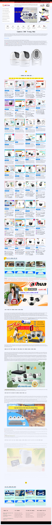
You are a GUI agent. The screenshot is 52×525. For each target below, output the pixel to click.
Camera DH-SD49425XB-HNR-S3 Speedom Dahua (40, 173)
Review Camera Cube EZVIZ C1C (20, 269)
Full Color (20, 78)
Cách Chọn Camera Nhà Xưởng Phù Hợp (40, 270)
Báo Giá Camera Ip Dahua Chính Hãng (34, 279)
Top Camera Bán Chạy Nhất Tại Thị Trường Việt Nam (40, 497)
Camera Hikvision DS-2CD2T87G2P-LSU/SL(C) (22, 278)
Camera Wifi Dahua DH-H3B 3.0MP (19, 208)
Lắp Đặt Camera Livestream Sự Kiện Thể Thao (30, 497)
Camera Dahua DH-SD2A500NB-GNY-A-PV (9, 226)
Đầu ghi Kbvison (4, 19)
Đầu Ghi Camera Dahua (5, 16)
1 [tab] (24, 21)
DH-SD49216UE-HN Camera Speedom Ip (18, 88)
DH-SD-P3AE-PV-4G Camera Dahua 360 (40, 106)
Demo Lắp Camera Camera (46, 2)
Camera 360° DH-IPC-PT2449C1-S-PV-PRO (30, 227)
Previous (17, 15)
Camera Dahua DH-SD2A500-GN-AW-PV (9, 173)
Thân (30, 78)
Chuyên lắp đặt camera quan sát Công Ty (44, 11)
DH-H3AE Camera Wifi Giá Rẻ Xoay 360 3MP (30, 174)
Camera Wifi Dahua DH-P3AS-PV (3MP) (19, 174)
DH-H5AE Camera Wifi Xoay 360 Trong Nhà (40, 142)
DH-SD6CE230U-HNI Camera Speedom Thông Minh (29, 126)
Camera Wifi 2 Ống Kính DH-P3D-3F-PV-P (9, 142)
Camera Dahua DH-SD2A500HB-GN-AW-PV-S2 (9, 207)
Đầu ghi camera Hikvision (6, 18)
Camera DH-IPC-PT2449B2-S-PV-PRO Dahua (20, 246)
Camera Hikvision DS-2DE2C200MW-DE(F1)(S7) (34, 278)
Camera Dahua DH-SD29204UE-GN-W (30, 89)
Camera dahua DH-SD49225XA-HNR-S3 (40, 245)
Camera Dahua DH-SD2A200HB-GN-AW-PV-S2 (40, 88)
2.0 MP (33, 78)
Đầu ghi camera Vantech (6, 21)
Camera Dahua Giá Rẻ (5, 10)
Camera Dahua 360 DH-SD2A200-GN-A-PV (19, 189)
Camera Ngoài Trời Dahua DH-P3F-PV (19, 227)
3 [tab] (27, 21)
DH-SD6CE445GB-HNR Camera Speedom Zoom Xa (9, 189)
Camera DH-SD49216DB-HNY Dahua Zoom (9, 126)
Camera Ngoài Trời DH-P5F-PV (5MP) (19, 158)
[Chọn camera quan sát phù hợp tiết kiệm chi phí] (46, 27)
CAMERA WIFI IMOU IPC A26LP (12, 278)
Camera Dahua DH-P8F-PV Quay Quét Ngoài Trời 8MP (19, 108)
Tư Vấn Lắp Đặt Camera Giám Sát (35, 2)
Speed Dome (36, 78)
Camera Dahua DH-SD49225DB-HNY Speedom (30, 246)
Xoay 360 (42, 78)
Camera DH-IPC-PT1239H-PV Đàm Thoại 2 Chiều (9, 158)
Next (34, 15)
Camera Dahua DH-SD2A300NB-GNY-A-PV (40, 157)
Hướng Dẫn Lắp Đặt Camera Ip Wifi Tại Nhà (16, 280)
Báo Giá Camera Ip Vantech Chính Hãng (23, 279)
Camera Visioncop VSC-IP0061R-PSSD (12, 279)
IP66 (14, 78)
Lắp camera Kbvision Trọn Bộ (41, 514)
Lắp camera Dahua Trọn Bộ (41, 515)
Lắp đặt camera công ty (18, 515)
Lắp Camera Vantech (5, 13)
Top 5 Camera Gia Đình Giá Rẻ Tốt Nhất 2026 (9, 498)
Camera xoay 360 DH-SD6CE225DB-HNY (9, 88)
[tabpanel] (26, 15)
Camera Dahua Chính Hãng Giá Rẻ (9, 79)
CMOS (39, 78)
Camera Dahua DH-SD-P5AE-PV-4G (40, 226)
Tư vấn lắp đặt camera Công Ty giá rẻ (44, 18)
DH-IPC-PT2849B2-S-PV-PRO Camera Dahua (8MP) (30, 107)
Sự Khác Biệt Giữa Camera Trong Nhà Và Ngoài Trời (20, 498)
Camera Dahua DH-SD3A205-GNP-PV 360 (40, 189)
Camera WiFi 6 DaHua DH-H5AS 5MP (19, 140)
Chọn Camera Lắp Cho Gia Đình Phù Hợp (30, 269)
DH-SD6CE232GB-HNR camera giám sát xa (30, 141)
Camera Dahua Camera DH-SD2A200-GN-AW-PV (19, 126)
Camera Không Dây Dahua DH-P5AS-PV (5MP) (30, 157)
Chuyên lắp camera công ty (19, 514)
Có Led (10, 78)
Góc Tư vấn (41, 2)
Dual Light (28, 78)
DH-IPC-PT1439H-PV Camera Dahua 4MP (30, 209)
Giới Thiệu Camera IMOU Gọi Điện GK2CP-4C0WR (9, 269)
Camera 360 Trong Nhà (26, 75)
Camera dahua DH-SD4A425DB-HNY (41, 207)
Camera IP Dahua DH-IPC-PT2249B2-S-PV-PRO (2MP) (8, 246)
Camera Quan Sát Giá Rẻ (27, 2)
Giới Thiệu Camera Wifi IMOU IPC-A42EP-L (28, 280)
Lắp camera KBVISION (5, 8)
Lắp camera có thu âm (29, 515)
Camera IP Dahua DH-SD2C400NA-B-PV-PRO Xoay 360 (9, 107)
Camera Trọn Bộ (21, 2)
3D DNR (17, 78)
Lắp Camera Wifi (16, 2)
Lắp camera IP (28, 514)
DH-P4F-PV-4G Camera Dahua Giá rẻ (30, 188)
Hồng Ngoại (23, 78)
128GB (12, 78)
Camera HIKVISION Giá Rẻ (6, 11)
